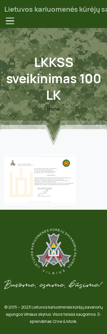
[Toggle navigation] (10, 21)
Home (53, 109)
